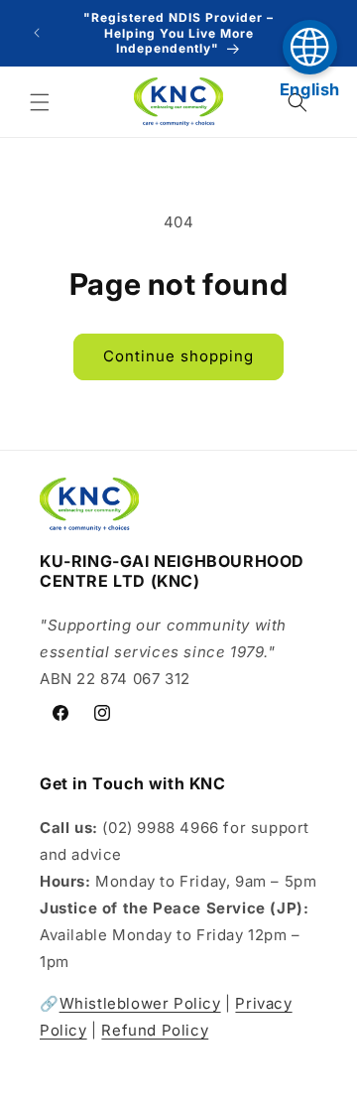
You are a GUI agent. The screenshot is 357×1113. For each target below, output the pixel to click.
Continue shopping (178, 356)
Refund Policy (154, 1030)
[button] (39, 102)
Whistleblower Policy (140, 1003)
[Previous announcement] (37, 33)
